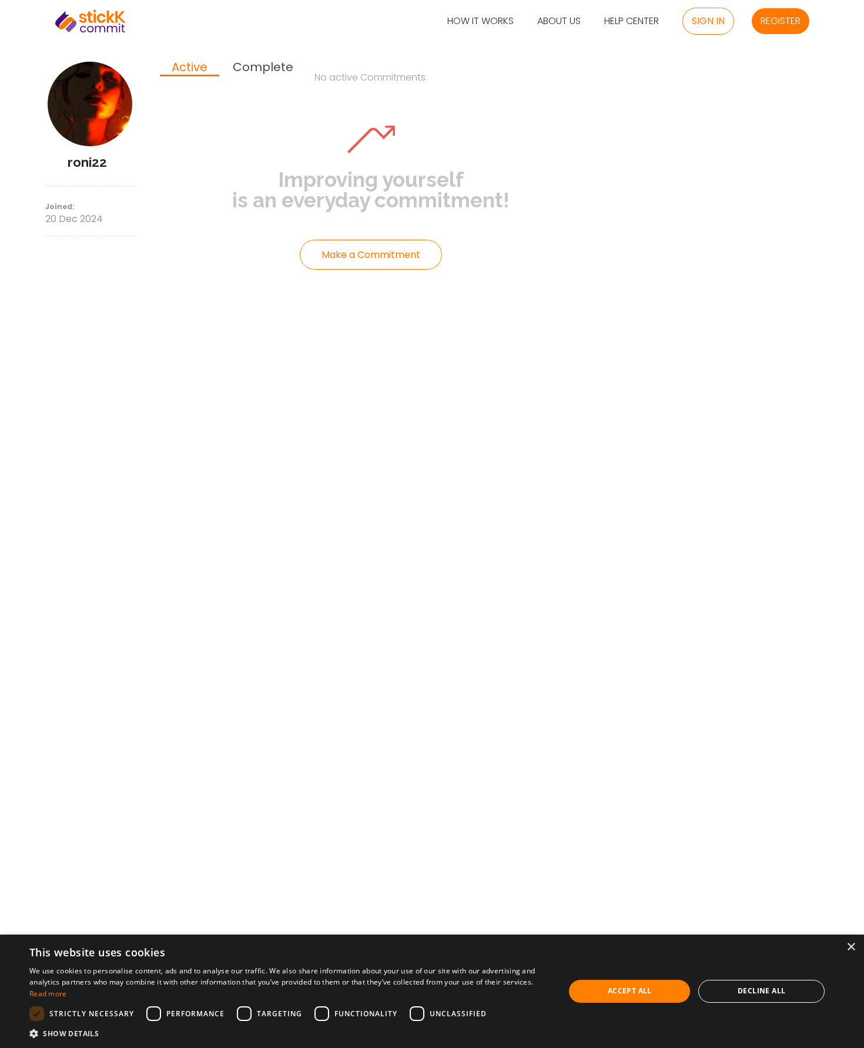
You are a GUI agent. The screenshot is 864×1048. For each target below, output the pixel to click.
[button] (289, 1033)
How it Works (480, 21)
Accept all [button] (630, 991)
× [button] (850, 947)
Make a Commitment (371, 254)
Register (781, 21)
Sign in (708, 21)
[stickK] (90, 21)
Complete (263, 67)
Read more (48, 994)
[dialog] (432, 991)
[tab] (189, 68)
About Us (559, 21)
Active (189, 67)
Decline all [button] (761, 991)
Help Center (631, 21)
